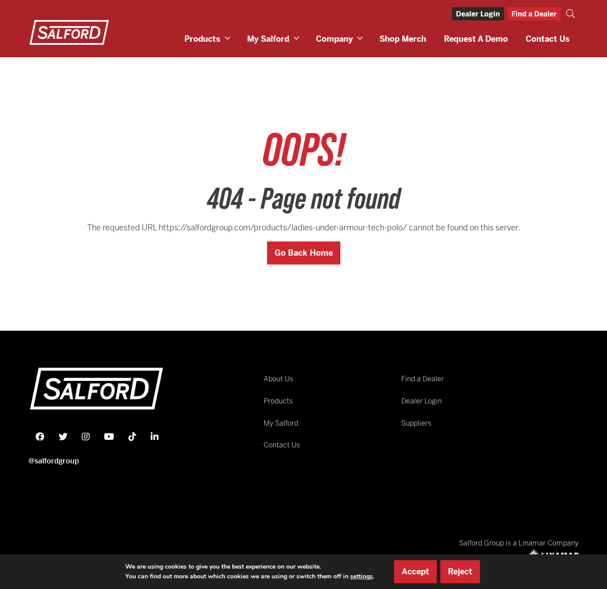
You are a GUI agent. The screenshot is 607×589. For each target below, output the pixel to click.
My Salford (268, 39)
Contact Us (548, 39)
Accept (415, 571)
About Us (278, 378)
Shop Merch (402, 39)
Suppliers (416, 423)
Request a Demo (476, 39)
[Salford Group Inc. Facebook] (40, 436)
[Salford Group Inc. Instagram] (86, 436)
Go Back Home (304, 253)
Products (202, 39)
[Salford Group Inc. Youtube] (109, 436)
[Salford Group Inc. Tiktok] (132, 436)
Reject (460, 571)
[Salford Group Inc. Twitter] (63, 436)
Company (334, 39)
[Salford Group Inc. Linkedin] (155, 436)
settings (361, 576)
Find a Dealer (534, 14)
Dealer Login (478, 14)
